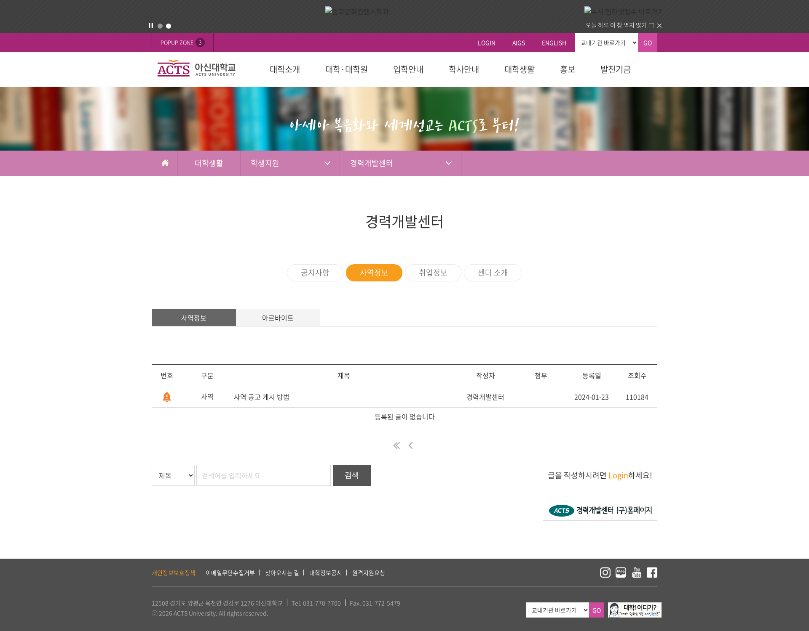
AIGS (518, 42)
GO (647, 42)
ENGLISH (554, 42)
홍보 (567, 69)
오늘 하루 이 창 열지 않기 (616, 25)
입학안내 (408, 69)
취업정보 (433, 272)
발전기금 (615, 69)
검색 (352, 475)
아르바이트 (278, 318)
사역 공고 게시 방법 (261, 397)
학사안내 (464, 69)
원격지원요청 (368, 572)
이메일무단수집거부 (230, 572)
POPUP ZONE (181, 42)
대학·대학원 (346, 69)
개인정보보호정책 (174, 572)
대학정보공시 (325, 572)
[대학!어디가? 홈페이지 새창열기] (635, 607)
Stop (150, 26)
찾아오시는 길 (282, 572)
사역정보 (374, 272)
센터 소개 (493, 272)
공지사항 (315, 272)
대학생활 (519, 69)
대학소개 (285, 69)
